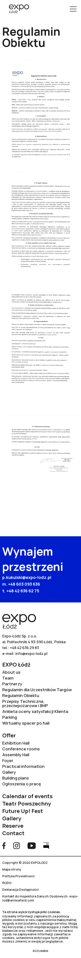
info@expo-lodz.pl (31, 653)
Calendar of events (27, 796)
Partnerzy (12, 684)
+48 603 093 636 (24, 584)
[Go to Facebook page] (4, 845)
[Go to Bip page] (46, 845)
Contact (13, 833)
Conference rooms (21, 749)
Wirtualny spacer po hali (26, 723)
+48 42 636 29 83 (24, 647)
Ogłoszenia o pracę (21, 784)
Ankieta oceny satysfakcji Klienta (35, 711)
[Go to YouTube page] (31, 845)
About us (11, 672)
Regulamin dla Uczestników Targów (37, 690)
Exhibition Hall (15, 743)
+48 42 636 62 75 (23, 590)
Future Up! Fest (22, 811)
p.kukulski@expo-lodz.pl (26, 577)
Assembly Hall (15, 755)
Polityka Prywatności (18, 876)
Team (8, 678)
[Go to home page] (17, 9)
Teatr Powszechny (26, 803)
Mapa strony (11, 869)
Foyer (7, 760)
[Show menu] (73, 9)
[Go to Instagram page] (16, 845)
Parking (9, 717)
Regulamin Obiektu (20, 695)
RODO (6, 883)
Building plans (15, 778)
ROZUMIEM (40, 951)
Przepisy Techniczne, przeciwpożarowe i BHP (25, 703)
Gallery (9, 772)
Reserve (12, 825)
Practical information (23, 766)
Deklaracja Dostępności (20, 890)
